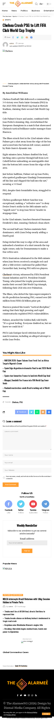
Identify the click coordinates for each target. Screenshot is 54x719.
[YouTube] (25, 695)
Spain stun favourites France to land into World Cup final (27, 375)
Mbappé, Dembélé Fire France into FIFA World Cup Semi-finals (26, 382)
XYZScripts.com (41, 718)
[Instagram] (29, 695)
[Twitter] (21, 507)
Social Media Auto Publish (16, 718)
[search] (36, 4)
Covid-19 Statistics (21, 665)
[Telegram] (45, 507)
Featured (7, 595)
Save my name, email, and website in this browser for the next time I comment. (28, 478)
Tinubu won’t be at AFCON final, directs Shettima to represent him (24, 613)
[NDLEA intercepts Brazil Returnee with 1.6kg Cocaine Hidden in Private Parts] (27, 581)
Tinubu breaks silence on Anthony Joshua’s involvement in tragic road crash (26, 620)
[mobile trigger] (5, 4)
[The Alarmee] (20, 4)
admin (11, 43)
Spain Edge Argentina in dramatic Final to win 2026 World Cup (27, 370)
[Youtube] (33, 507)
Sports (8, 20)
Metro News (17, 595)
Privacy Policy (32, 712)
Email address (27, 539)
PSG (21, 402)
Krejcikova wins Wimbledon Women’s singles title (23, 624)
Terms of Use (11, 715)
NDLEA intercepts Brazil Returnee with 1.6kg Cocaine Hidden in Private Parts (26, 600)
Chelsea (15, 402)
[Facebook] (8, 507)
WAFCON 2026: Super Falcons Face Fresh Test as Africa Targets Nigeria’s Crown (26, 362)
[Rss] (36, 695)
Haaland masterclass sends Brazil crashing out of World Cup (26, 389)
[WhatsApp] (32, 695)
